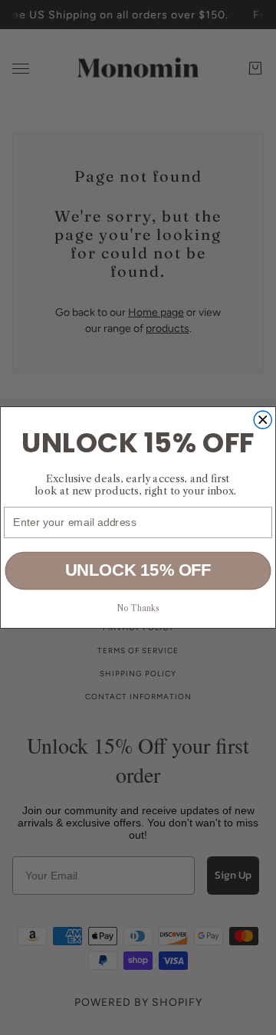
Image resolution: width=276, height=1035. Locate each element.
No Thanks (138, 608)
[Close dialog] (262, 420)
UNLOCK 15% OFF (138, 570)
